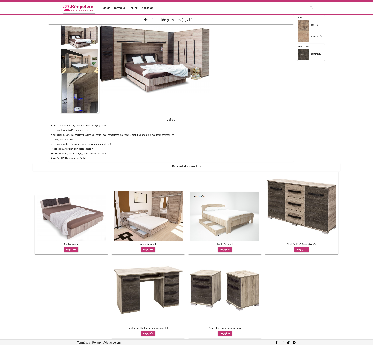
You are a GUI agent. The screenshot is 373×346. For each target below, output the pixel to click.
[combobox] (293, 7)
